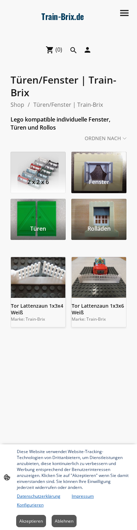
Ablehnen (64, 521)
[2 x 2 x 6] (38, 162)
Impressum (83, 496)
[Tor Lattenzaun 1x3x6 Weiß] (99, 277)
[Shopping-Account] (87, 50)
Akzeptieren (31, 521)
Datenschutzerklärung (38, 496)
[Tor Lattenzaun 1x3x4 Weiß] (38, 277)
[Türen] (38, 209)
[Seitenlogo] (68, 36)
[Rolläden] (98, 209)
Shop (17, 105)
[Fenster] (98, 162)
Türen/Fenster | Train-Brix (68, 105)
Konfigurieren (30, 505)
